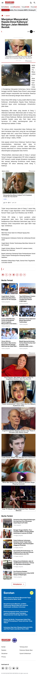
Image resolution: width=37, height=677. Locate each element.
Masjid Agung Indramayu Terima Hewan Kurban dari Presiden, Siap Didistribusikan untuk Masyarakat (27, 343)
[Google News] (17, 668)
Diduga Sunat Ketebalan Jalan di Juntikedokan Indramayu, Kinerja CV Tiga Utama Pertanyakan (23, 562)
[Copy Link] (24, 274)
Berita (5, 7)
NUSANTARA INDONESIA (12, 673)
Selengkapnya (17, 584)
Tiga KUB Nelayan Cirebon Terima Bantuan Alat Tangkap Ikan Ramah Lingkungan (27, 298)
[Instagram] (6, 668)
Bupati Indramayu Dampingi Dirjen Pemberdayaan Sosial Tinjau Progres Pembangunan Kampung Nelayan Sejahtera (18, 255)
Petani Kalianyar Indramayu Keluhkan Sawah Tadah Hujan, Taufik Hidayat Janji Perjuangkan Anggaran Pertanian (23, 543)
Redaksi (3, 650)
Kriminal (2, 563)
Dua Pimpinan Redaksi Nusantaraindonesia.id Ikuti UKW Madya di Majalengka (23, 573)
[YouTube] (13, 668)
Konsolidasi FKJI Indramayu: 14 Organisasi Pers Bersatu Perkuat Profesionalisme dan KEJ (23, 552)
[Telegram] (10, 274)
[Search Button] (34, 2)
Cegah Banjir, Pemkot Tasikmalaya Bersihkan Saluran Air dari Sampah (18, 244)
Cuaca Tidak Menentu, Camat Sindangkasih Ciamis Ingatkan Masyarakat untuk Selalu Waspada (9, 321)
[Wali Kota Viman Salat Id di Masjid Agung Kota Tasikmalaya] (27, 311)
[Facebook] (2, 274)
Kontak (3, 647)
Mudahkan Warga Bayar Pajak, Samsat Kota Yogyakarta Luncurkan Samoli (18, 261)
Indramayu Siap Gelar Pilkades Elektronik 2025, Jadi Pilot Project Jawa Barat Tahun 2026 (18, 628)
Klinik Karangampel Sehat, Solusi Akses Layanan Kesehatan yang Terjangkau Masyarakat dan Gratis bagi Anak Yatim (16, 613)
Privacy (3, 657)
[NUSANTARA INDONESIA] (9, 2)
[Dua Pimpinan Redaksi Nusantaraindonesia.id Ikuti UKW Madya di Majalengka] (7, 575)
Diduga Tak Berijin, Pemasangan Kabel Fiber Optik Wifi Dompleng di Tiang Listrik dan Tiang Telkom (18, 621)
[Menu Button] (2, 2)
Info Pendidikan (1, 534)
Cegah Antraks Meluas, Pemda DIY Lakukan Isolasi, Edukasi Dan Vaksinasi (17, 249)
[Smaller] (28, 31)
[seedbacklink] (14, 640)
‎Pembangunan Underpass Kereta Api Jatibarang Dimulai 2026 (18, 239)
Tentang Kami (24, 647)
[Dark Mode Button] (31, 2)
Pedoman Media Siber (26, 650)
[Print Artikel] (20, 274)
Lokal (2, 520)
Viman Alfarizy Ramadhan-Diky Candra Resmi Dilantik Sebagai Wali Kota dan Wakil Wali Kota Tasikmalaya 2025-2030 (8, 343)
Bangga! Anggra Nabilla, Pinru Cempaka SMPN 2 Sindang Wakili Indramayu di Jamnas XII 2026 (23, 531)
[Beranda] (2, 15)
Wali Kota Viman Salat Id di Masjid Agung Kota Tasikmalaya (15, 233)
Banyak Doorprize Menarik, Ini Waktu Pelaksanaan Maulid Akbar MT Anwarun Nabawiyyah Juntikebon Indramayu (16, 605)
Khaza (34, 7)
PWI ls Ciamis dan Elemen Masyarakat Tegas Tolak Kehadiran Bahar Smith (17, 598)
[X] (6, 274)
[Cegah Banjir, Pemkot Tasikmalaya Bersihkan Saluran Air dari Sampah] (9, 288)
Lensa (15, 7)
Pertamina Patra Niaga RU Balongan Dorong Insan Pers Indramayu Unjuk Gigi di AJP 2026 (24, 521)
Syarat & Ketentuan (25, 653)
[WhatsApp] (17, 274)
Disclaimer (4, 653)
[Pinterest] (13, 274)
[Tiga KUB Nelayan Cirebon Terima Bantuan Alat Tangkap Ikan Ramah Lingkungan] (27, 288)
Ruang (25, 7)
